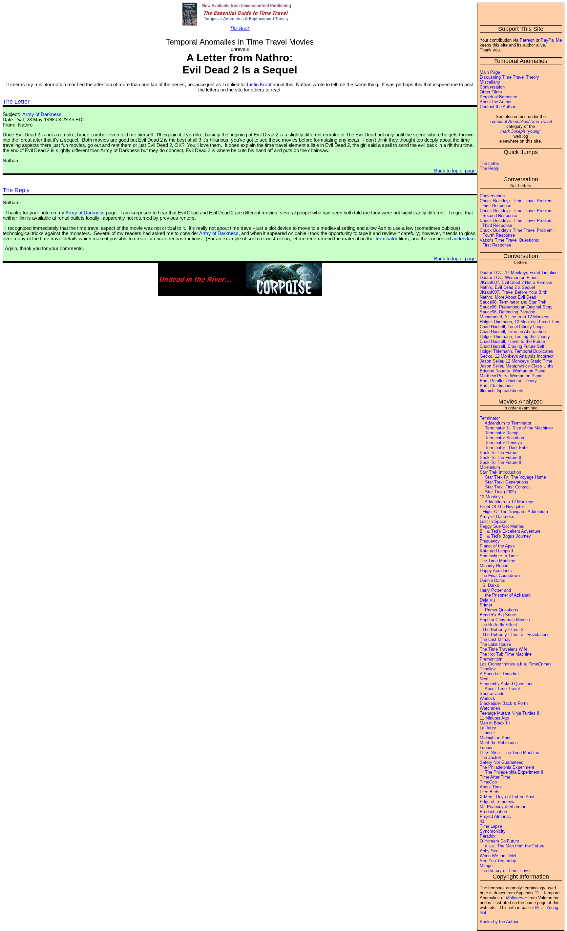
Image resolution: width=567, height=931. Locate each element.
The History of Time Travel (505, 870)
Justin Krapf (258, 84)
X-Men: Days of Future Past (507, 796)
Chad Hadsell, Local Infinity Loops (512, 326)
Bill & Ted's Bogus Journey (505, 536)
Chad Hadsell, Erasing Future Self (512, 346)
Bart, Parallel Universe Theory (508, 380)
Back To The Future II (500, 457)
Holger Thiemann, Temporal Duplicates (516, 351)
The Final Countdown (500, 575)
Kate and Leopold (496, 550)
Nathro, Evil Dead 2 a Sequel (507, 287)
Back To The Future (498, 452)
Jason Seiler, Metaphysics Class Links (517, 366)
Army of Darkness (497, 516)
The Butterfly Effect (498, 624)
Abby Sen (489, 850)
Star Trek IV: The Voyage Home (513, 477)
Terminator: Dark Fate (504, 447)
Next (484, 678)
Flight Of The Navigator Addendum (514, 511)
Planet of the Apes (497, 546)
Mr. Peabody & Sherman (503, 806)
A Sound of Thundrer (499, 673)
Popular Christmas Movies (505, 619)
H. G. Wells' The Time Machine (509, 752)
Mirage (486, 865)
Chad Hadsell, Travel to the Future (512, 341)
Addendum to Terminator (505, 423)
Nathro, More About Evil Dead (508, 297)
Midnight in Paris (496, 737)
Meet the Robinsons (499, 742)
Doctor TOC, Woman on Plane (508, 277)
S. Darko (489, 585)
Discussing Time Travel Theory (509, 77)
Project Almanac (495, 816)
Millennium (490, 467)
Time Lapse (491, 826)
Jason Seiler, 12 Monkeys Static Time (516, 361)
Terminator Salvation (502, 437)
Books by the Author (499, 921)
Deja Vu (487, 600)
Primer (486, 605)
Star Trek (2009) (498, 491)
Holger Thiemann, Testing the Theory (515, 336)
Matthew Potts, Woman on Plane (511, 375)
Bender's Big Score (498, 614)
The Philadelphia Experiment (507, 767)
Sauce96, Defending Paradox (507, 311)
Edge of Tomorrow (497, 801)
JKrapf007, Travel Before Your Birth (513, 292)
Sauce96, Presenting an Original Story (516, 307)
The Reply (489, 168)
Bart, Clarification (496, 385)
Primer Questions (499, 609)
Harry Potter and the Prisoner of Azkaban (505, 593)
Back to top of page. (455, 170)
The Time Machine (497, 560)
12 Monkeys (491, 496)
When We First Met (498, 855)
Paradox (487, 836)
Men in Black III (495, 723)
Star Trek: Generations (504, 482)
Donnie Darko (492, 580)
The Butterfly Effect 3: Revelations (515, 634)
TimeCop (488, 782)
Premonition (491, 659)
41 (482, 821)
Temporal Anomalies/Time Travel (521, 121)
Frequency (490, 541)
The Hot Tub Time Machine (506, 654)
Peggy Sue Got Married (502, 526)
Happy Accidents (496, 570)
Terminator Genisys (501, 442)
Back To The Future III (501, 462)
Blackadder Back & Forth (504, 703)
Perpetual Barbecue (498, 96)
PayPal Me (551, 40)
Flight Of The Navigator (502, 506)
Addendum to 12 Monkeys (507, 501)
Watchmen (490, 708)
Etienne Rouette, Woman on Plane (512, 370)
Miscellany (490, 82)
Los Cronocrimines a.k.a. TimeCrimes (516, 664)
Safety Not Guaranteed (501, 762)
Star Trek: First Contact (505, 487)
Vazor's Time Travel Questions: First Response (509, 243)
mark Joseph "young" (520, 131)
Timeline (488, 668)
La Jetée (488, 727)
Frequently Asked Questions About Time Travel (507, 686)
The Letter (489, 163)
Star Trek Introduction (500, 472)
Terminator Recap (499, 432)
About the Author (496, 101)
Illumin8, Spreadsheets (501, 390)
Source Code (492, 693)
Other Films (491, 91)
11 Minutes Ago (494, 718)
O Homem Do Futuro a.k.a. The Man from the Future (512, 843)
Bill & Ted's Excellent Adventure (510, 531)
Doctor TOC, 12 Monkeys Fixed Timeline (518, 272)
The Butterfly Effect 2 (501, 629)
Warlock (487, 698)
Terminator (490, 418)
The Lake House (495, 644)
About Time (491, 786)
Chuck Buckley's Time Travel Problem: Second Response (517, 213)
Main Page (490, 72)
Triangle (487, 732)
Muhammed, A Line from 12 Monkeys (515, 316)
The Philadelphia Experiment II (511, 772)
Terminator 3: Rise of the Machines (516, 428)
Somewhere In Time (499, 555)
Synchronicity (493, 831)
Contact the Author (497, 106)
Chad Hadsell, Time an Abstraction (513, 331)
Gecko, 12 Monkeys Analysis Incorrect (517, 356)
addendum (463, 238)
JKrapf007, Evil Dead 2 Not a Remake (516, 282)
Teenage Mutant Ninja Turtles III (510, 713)
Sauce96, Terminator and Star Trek (513, 302)
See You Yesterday (498, 860)
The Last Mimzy (495, 639)
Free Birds (489, 791)
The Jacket (490, 757)
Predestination (493, 811)
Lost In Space (493, 521)
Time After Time (495, 777)
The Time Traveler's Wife (503, 649)
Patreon (527, 40)
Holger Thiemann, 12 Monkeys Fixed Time (520, 321)
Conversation (492, 87)
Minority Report (494, 565)
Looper (486, 747)
